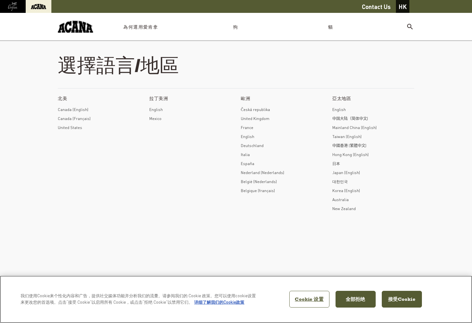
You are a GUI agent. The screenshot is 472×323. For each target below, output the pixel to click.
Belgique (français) (258, 190)
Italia (245, 154)
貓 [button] (330, 27)
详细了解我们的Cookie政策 (219, 302)
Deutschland (252, 145)
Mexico (155, 118)
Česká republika (255, 109)
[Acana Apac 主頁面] (75, 27)
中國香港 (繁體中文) (349, 145)
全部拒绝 (355, 299)
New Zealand (344, 208)
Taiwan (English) (347, 136)
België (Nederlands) (259, 181)
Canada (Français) (74, 118)
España (247, 163)
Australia (340, 199)
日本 (336, 163)
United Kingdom (255, 118)
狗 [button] (235, 27)
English (156, 109)
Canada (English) (73, 109)
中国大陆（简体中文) (350, 118)
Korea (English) (346, 190)
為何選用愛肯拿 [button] (140, 27)
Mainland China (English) (354, 127)
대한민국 (340, 181)
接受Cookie (401, 299)
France (247, 127)
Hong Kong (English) (350, 154)
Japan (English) (346, 172)
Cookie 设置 (309, 299)
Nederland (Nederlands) (262, 172)
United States (70, 127)
